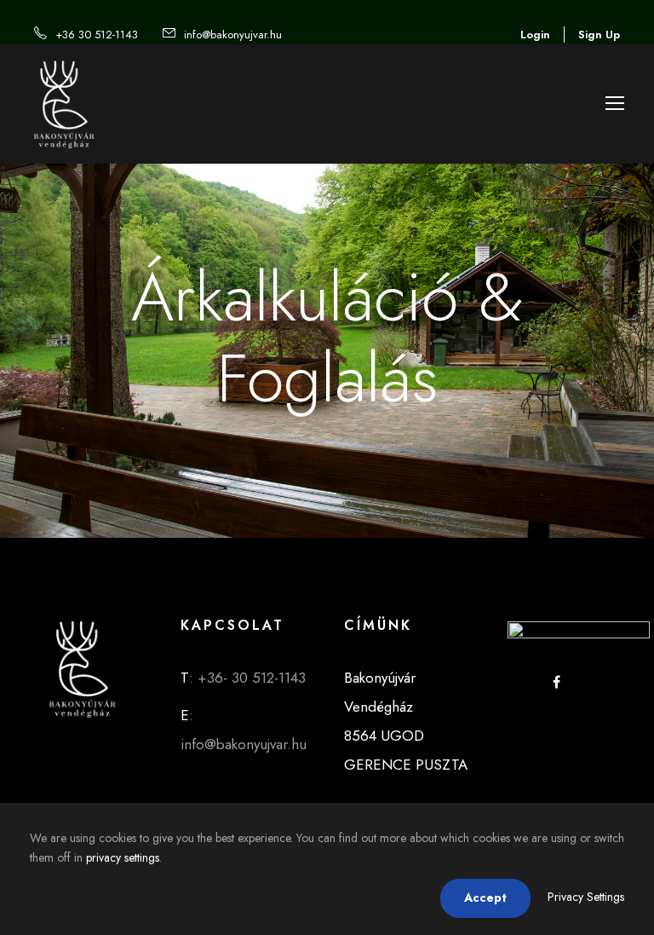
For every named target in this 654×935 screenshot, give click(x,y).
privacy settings (122, 857)
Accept (485, 897)
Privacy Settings (586, 896)
